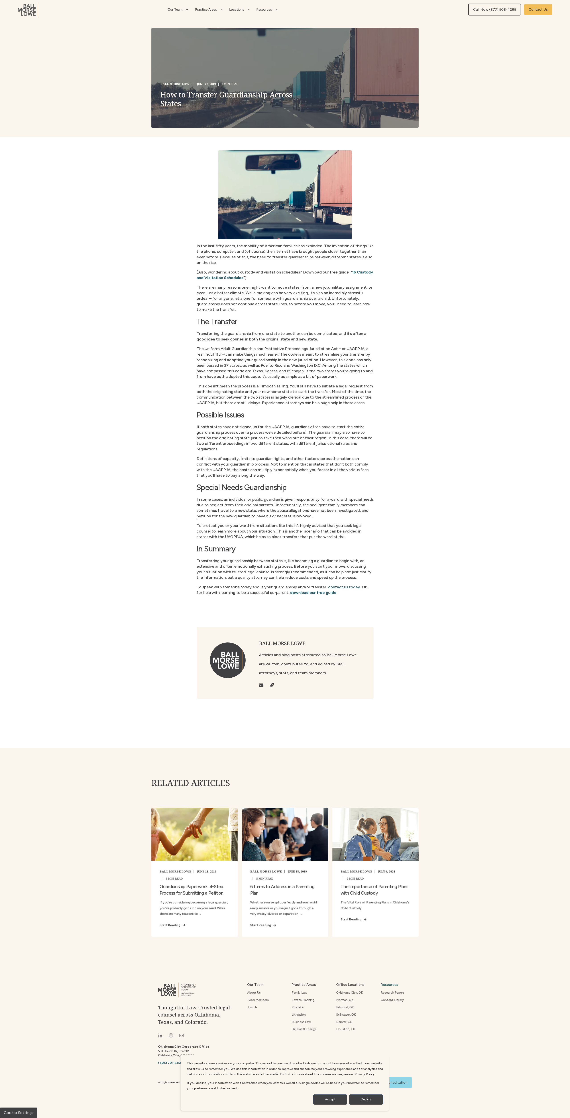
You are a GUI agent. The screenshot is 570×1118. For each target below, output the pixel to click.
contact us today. (344, 587)
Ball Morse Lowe (175, 84)
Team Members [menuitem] (258, 1000)
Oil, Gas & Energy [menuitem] (304, 1029)
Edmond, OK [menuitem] (345, 1007)
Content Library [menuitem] (392, 1000)
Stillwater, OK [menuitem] (346, 1015)
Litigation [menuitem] (299, 1015)
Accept (330, 1099)
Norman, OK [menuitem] (344, 1000)
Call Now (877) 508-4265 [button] (494, 9)
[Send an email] (263, 685)
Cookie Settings (18, 1112)
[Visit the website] (270, 685)
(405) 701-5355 (170, 1063)
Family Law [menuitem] (299, 992)
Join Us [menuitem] (252, 1007)
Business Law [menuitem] (301, 1022)
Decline (366, 1099)
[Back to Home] (28, 9)
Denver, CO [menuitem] (344, 1022)
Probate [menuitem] (297, 1007)
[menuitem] (187, 9)
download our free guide (313, 592)
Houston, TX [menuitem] (345, 1029)
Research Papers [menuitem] (393, 992)
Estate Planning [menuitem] (303, 1000)
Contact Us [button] (538, 9)
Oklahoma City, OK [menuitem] (349, 992)
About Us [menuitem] (254, 992)
